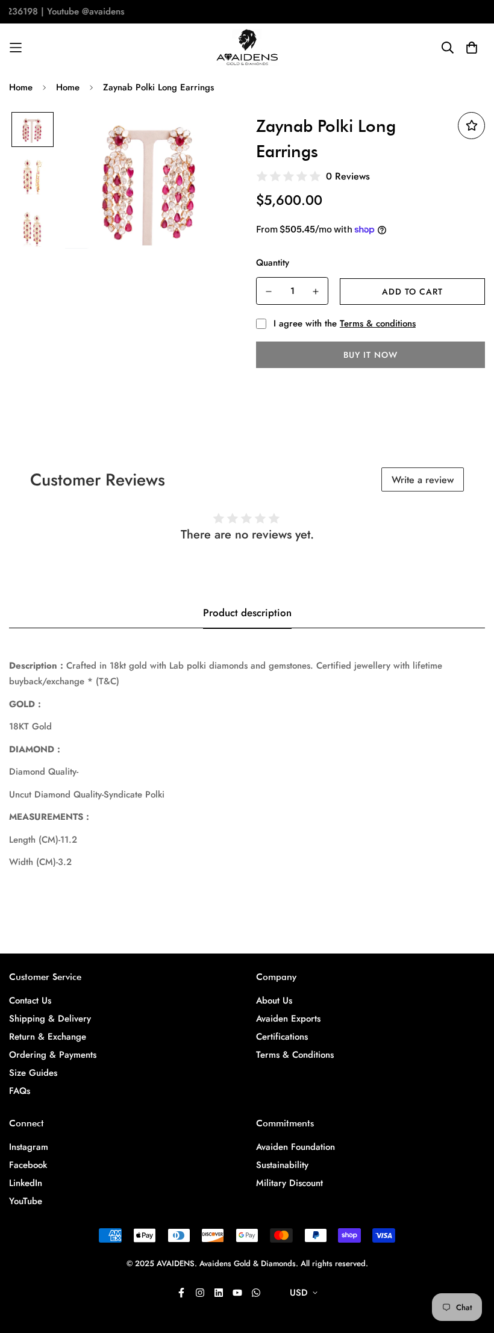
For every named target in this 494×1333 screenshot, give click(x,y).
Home (21, 87)
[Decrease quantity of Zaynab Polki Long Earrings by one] (269, 291)
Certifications (282, 1036)
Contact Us (30, 1000)
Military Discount (289, 1183)
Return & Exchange (47, 1036)
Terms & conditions (378, 323)
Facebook (28, 1165)
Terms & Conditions (295, 1054)
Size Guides (33, 1072)
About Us (274, 1000)
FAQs (19, 1090)
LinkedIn (25, 1183)
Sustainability (282, 1165)
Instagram (28, 1146)
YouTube (25, 1201)
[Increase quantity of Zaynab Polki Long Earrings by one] (316, 291)
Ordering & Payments (52, 1054)
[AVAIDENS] (247, 47)
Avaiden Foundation (295, 1146)
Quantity (272, 262)
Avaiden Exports (288, 1018)
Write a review (423, 480)
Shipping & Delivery (50, 1018)
